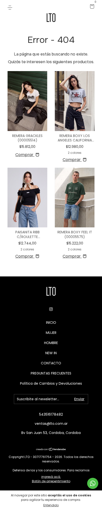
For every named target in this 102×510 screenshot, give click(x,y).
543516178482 (51, 414)
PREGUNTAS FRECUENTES (51, 373)
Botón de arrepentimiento (51, 481)
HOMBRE (51, 342)
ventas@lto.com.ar (51, 423)
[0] (91, 7)
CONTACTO (51, 363)
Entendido (51, 505)
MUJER (51, 332)
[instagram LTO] (51, 309)
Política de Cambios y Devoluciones (51, 383)
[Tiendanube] (51, 450)
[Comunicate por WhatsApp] (92, 483)
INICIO (51, 322)
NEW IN (51, 352)
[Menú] (10, 7)
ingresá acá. (51, 477)
